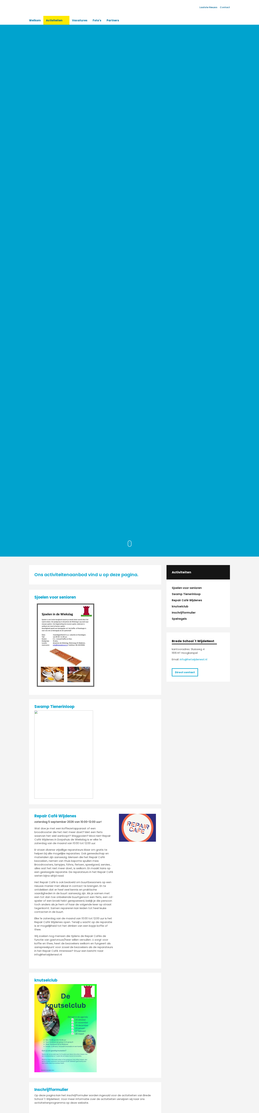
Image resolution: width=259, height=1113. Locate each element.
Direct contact (185, 672)
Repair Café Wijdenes (187, 600)
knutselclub (180, 606)
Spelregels (179, 619)
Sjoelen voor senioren (187, 588)
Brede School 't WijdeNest (193, 641)
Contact (225, 7)
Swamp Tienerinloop (186, 594)
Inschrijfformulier (184, 612)
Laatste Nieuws (208, 7)
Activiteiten (181, 572)
